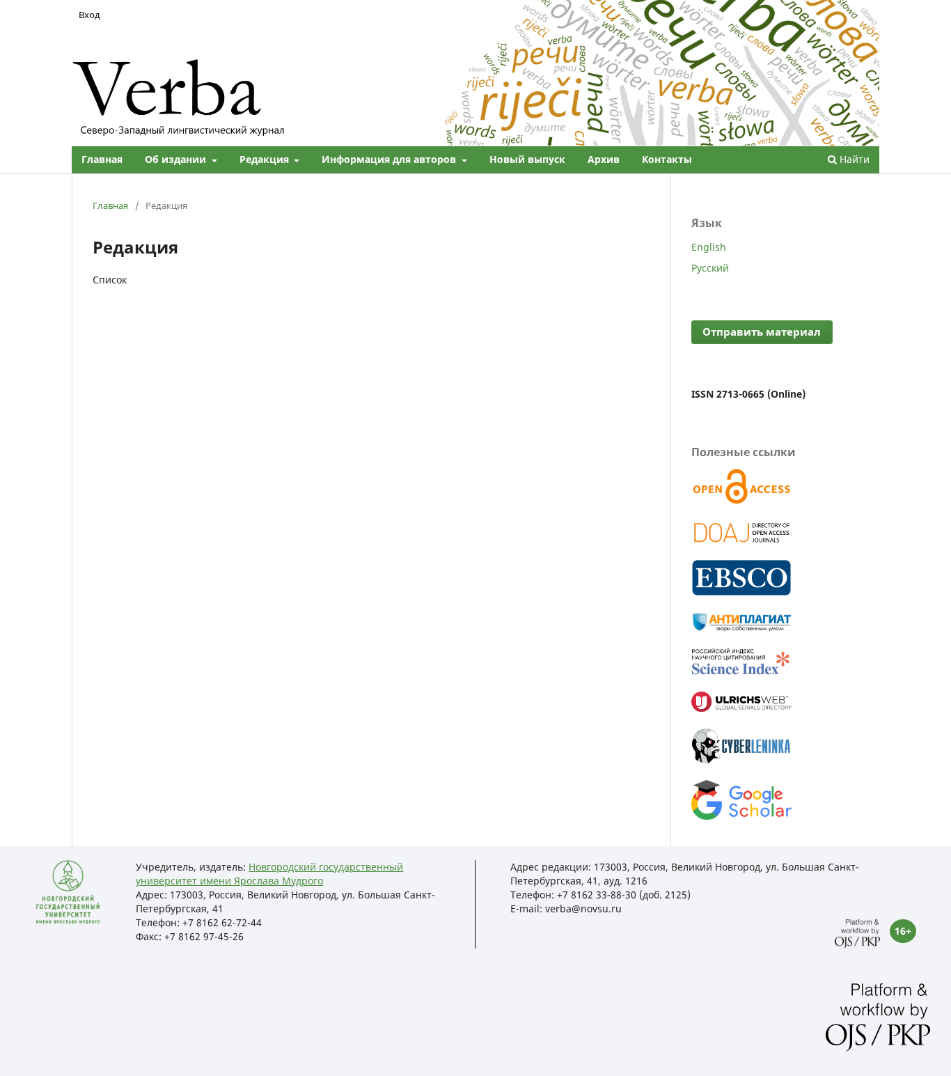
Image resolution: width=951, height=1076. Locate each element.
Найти (853, 159)
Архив (604, 159)
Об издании (177, 159)
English (708, 247)
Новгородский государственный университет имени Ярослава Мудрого (269, 873)
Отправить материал (761, 332)
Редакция (265, 159)
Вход (89, 14)
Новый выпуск (527, 159)
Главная (102, 159)
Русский (710, 267)
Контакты (667, 159)
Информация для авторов (390, 159)
